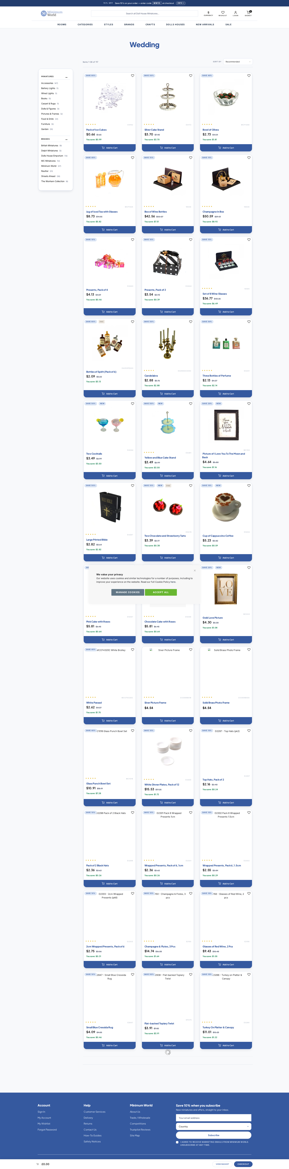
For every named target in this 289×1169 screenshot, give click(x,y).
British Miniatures (51, 145)
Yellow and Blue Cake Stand (160, 457)
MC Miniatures (50, 161)
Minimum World (51, 166)
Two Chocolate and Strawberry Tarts (165, 535)
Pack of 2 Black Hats (97, 865)
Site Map (135, 1135)
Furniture (47, 124)
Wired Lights (49, 93)
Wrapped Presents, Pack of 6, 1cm (163, 865)
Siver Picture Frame (155, 702)
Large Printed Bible (97, 539)
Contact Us (90, 1129)
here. (173, 581)
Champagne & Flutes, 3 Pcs (159, 946)
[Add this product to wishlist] (133, 76)
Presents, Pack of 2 (155, 289)
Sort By (217, 62)
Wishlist (223, 15)
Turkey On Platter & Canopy (218, 1027)
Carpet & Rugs (50, 103)
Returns (88, 1123)
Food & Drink (49, 119)
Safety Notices (92, 1141)
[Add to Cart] (110, 147)
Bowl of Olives (211, 129)
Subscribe (213, 1135)
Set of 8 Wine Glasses (215, 293)
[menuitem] (62, 24)
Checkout (243, 1164)
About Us (135, 1111)
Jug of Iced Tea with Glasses (102, 211)
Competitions (138, 1123)
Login (235, 15)
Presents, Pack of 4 (97, 289)
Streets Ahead (50, 176)
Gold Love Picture (213, 617)
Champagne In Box (213, 211)
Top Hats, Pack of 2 (213, 779)
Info (180, 3)
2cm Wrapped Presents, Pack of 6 (105, 946)
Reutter (47, 171)
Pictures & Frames (52, 113)
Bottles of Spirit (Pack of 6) (101, 371)
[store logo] (61, 13)
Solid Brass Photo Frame (216, 702)
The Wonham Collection (54, 181)
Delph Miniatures (51, 150)
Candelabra (151, 375)
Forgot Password (47, 1129)
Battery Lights (49, 88)
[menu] (144, 24)
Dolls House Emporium (54, 155)
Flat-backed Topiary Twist (159, 1023)
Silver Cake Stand (154, 129)
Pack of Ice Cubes (96, 129)
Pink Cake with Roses (98, 621)
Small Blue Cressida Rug (99, 1027)
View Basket (222, 1164)
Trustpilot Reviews (140, 1129)
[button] (208, 13)
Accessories (49, 83)
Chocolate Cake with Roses (160, 621)
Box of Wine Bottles (155, 211)
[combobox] (144, 13)
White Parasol (94, 702)
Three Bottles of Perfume (217, 375)
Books (46, 98)
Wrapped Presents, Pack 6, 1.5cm (222, 865)
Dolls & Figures (50, 108)
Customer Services (94, 1111)
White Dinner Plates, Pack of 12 (161, 784)
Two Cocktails (94, 453)
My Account (44, 1117)
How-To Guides (92, 1135)
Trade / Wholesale (140, 1117)
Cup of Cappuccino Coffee (218, 535)
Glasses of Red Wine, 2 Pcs (218, 946)
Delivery (88, 1117)
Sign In (41, 1111)
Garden (47, 129)
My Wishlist (44, 1123)
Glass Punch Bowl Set (98, 783)
